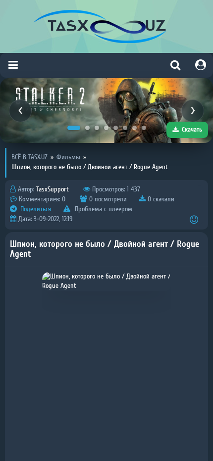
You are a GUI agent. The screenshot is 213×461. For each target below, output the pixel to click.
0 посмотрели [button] (107, 199)
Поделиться (34, 209)
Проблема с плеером (102, 209)
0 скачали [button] (160, 199)
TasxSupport (52, 189)
